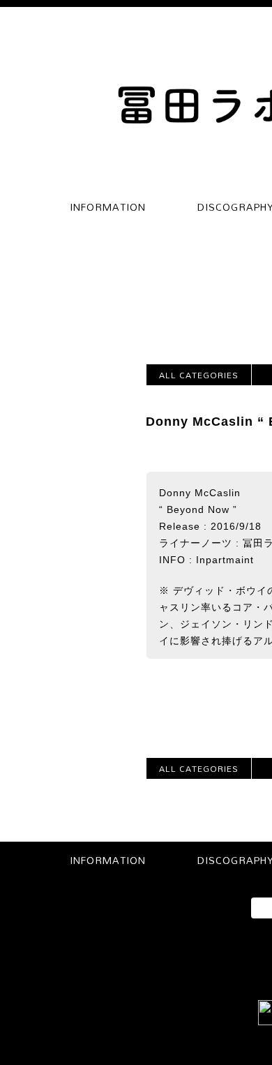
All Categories (199, 374)
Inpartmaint (225, 559)
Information (108, 207)
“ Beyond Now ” (198, 509)
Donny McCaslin (200, 492)
